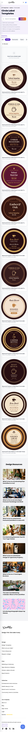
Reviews (4, 714)
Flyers (22, 39)
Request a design (6, 654)
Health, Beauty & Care (7, 686)
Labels (11, 7)
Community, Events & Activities (10, 692)
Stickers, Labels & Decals (8, 670)
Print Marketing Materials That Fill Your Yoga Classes (14, 538)
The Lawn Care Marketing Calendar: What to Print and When (14, 593)
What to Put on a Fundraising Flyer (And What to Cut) (14, 482)
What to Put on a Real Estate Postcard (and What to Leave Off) (13, 519)
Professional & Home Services (9, 683)
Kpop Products (5, 673)
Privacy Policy (5, 726)
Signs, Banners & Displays (8, 667)
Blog (3, 705)
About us (4, 702)
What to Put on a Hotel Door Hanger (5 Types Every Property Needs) (13, 557)
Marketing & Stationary (8, 664)
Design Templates (6, 645)
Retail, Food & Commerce (8, 689)
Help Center (5, 708)
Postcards (15, 39)
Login (3, 711)
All (2, 39)
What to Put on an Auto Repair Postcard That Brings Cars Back (13, 501)
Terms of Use (5, 724)
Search (22, 19)
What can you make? (7, 648)
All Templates (5, 7)
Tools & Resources (6, 651)
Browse (6, 44)
